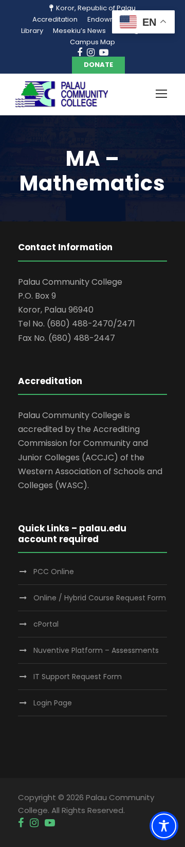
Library (32, 31)
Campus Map (92, 42)
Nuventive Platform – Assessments (96, 650)
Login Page (52, 703)
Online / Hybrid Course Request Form (99, 598)
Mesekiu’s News (79, 31)
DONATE (98, 65)
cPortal (46, 624)
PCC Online (53, 571)
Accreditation (55, 19)
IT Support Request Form (77, 676)
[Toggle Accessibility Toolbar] (164, 826)
